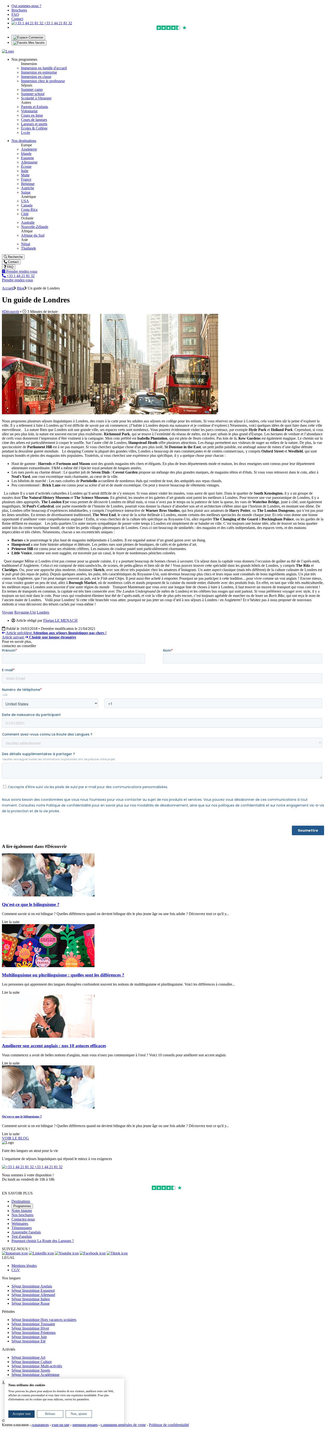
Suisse (26, 192)
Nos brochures (22, 1215)
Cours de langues (34, 120)
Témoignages (21, 1228)
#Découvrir (10, 312)
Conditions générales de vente (123, 1425)
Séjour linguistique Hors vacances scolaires (43, 1320)
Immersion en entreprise (39, 72)
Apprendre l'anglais (26, 1232)
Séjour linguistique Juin (29, 1337)
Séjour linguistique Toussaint (33, 1324)
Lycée (25, 133)
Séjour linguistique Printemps (33, 1333)
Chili (24, 214)
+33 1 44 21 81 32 (57, 23)
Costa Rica (29, 209)
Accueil (8, 288)
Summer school (32, 94)
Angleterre (29, 149)
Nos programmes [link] (24, 59)
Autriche (27, 188)
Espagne (27, 158)
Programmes (22, 1206)
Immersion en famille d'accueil (44, 68)
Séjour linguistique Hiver (30, 1328)
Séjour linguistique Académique (35, 1375)
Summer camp (32, 89)
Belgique (28, 184)
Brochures (19, 10)
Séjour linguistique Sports (30, 1370)
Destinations (20, 1201)
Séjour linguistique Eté (28, 1341)
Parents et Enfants (34, 107)
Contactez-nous (23, 1219)
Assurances (40, 1425)
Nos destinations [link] (23, 141)
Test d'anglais (21, 1236)
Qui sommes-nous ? (26, 6)
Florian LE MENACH (60, 620)
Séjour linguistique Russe (30, 1303)
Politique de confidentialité (169, 1425)
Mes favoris (36, 42)
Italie (24, 171)
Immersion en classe (36, 77)
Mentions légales (24, 1266)
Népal (25, 244)
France (26, 179)
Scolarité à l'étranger (36, 98)
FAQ (15, 14)
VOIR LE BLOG (15, 1138)
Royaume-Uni (25, 612)
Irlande (26, 154)
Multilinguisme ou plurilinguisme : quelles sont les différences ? (63, 974)
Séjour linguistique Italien (30, 1299)
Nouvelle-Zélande (34, 227)
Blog (20, 288)
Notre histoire (21, 1211)
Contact (17, 19)
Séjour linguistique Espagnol (33, 1290)
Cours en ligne (32, 115)
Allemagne (29, 162)
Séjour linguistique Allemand (33, 1295)
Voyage (7, 612)
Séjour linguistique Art (28, 1357)
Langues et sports (34, 124)
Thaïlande (28, 248)
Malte (25, 175)
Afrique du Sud (32, 235)
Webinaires (19, 1224)
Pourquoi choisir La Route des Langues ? (42, 1241)
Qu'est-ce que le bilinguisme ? (30, 904)
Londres (43, 612)
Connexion (35, 37)
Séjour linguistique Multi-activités (36, 1366)
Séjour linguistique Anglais (31, 1286)
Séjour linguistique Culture (31, 1362)
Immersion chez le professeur (43, 81)
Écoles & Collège (34, 128)
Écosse (26, 166)
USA (25, 201)
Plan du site (60, 1425)
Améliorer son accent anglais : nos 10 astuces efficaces (54, 1045)
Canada (26, 205)
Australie (28, 222)
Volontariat (29, 111)
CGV (15, 1270)
